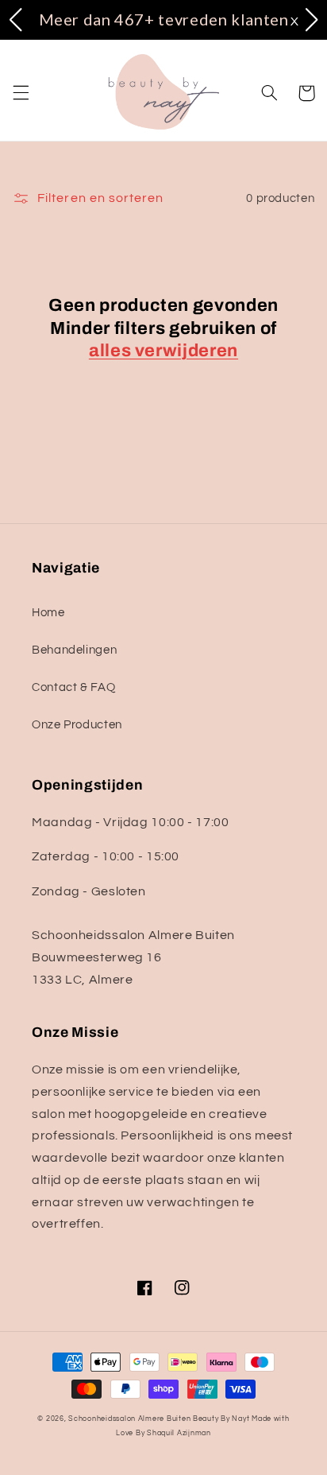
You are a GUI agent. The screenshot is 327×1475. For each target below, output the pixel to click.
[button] (20, 93)
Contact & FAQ (73, 687)
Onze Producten (77, 725)
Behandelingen (74, 650)
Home (48, 613)
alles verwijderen (163, 350)
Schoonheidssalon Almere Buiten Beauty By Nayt (158, 1419)
